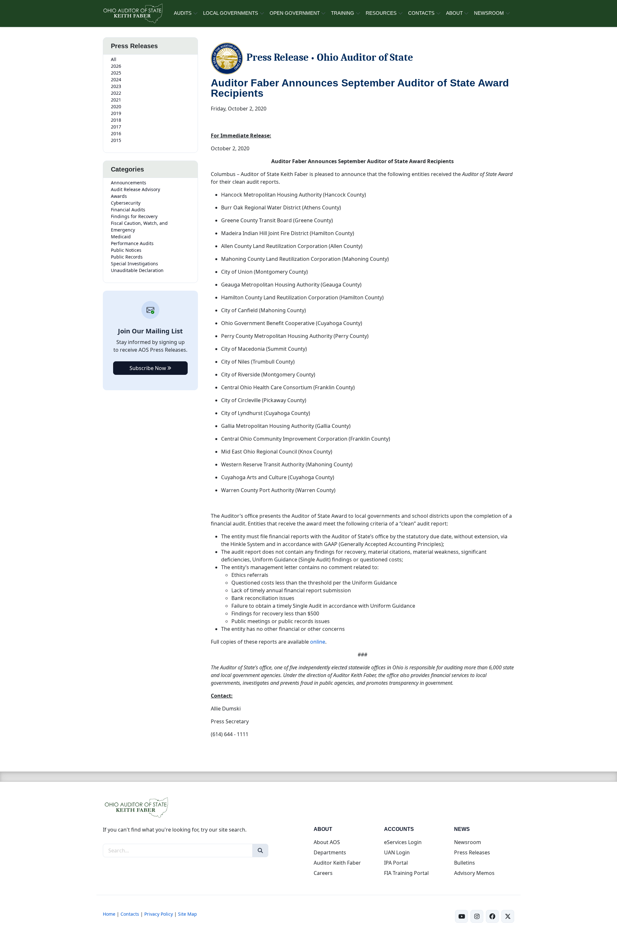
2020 (116, 106)
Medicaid (121, 237)
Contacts (130, 914)
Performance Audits (132, 243)
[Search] (260, 850)
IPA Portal (396, 862)
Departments (330, 852)
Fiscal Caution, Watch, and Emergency (139, 226)
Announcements (128, 183)
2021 (116, 100)
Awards (119, 196)
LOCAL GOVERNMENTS (230, 13)
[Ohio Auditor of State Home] (133, 13)
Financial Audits (128, 210)
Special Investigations (134, 263)
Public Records (127, 257)
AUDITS (183, 13)
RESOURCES (381, 13)
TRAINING (342, 13)
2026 (116, 66)
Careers (323, 873)
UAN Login (397, 852)
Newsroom (467, 842)
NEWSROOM (489, 13)
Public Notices (126, 250)
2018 (116, 120)
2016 (116, 133)
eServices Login (403, 842)
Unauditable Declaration (137, 270)
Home (109, 914)
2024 (116, 79)
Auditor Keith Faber (337, 862)
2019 (116, 113)
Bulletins (464, 862)
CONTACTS (421, 13)
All (113, 59)
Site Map (187, 914)
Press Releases (472, 852)
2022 (116, 93)
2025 (116, 73)
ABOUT (454, 13)
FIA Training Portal (406, 873)
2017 (116, 127)
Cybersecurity (125, 203)
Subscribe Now (148, 368)
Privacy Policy (158, 914)
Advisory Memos (474, 873)
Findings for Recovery (134, 216)
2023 (116, 86)
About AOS (327, 842)
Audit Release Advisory (135, 189)
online (317, 641)
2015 (116, 140)
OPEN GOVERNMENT (295, 13)
